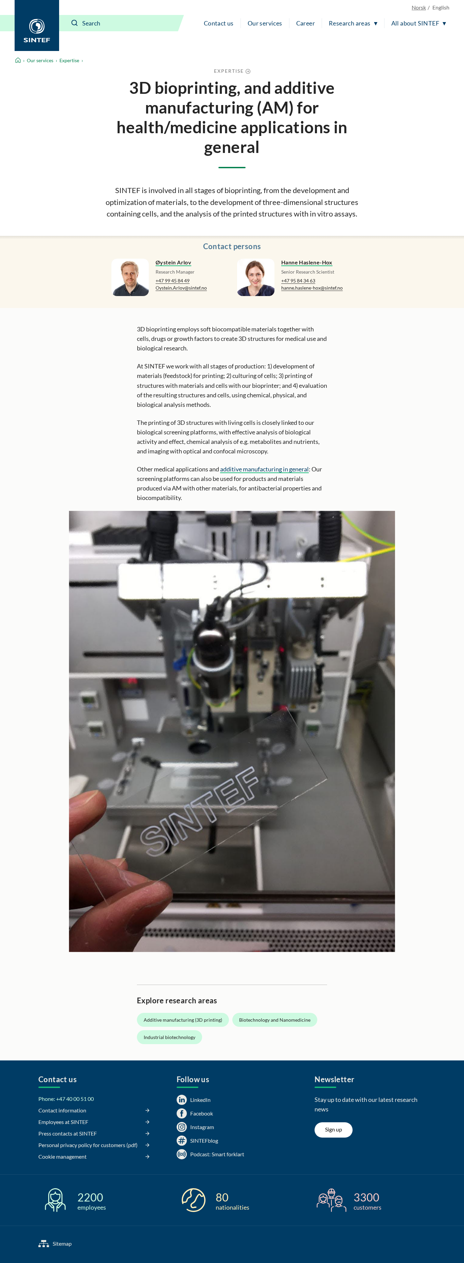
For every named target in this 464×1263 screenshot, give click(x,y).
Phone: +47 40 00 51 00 (66, 1098)
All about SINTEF (415, 23)
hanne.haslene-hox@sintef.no (312, 288)
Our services (265, 23)
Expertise (69, 60)
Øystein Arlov (173, 262)
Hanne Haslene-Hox (307, 262)
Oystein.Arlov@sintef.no (181, 288)
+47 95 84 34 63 (298, 280)
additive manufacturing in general (264, 469)
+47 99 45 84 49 (173, 280)
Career (305, 23)
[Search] (74, 23)
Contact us (219, 23)
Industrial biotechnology (169, 1037)
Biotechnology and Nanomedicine (274, 1020)
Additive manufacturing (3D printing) (183, 1020)
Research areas (350, 23)
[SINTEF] (37, 25)
